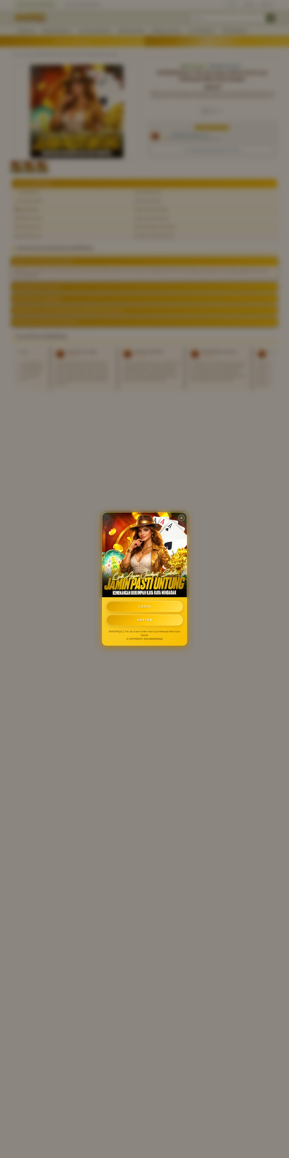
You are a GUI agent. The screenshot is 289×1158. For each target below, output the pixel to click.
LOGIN (145, 606)
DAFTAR (145, 620)
